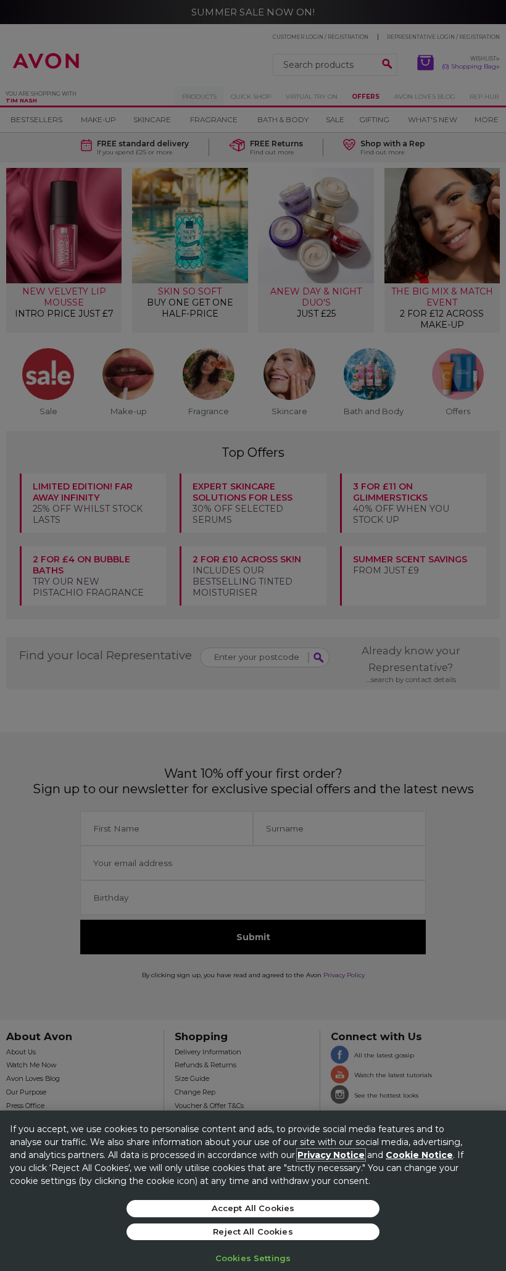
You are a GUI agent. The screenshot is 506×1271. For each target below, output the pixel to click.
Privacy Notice (331, 1155)
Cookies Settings (253, 1258)
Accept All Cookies (253, 1208)
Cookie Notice (419, 1155)
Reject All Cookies (252, 1231)
